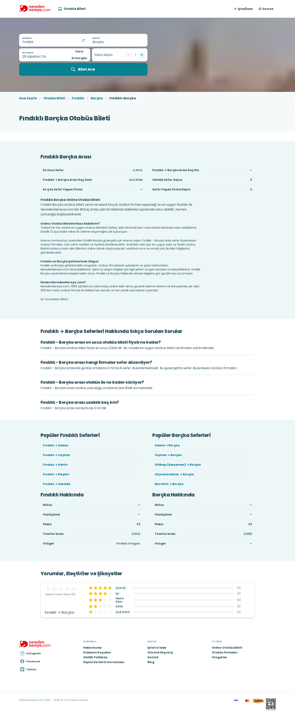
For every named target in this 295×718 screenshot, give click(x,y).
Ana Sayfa (28, 98)
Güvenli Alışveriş (160, 652)
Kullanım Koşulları (97, 652)
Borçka (97, 98)
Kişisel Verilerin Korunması (103, 662)
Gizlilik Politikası (95, 657)
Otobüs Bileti (54, 98)
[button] (243, 9)
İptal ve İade (157, 648)
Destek (268, 8)
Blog (151, 662)
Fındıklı (78, 98)
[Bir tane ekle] (142, 55)
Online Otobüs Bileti (227, 648)
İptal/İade (245, 8)
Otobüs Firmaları (225, 652)
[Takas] (83, 40)
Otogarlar (219, 657)
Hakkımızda (92, 648)
